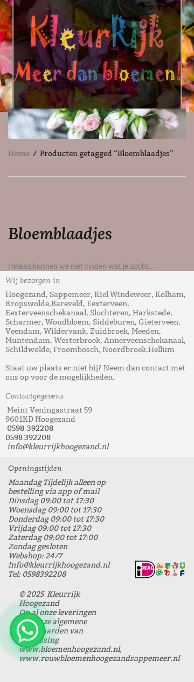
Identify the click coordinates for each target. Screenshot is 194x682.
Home (19, 153)
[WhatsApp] (27, 630)
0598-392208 (30, 428)
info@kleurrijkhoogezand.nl (57, 446)
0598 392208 (28, 437)
